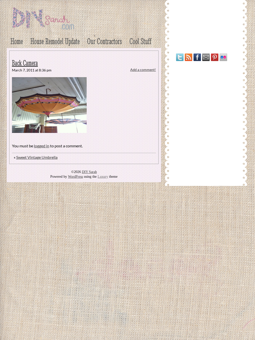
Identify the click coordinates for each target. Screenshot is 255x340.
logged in (41, 145)
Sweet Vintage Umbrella (37, 157)
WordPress (75, 176)
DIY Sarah (89, 172)
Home (16, 41)
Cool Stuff (140, 41)
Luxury (103, 176)
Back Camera (25, 62)
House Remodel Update (55, 41)
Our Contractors (104, 41)
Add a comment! (143, 69)
